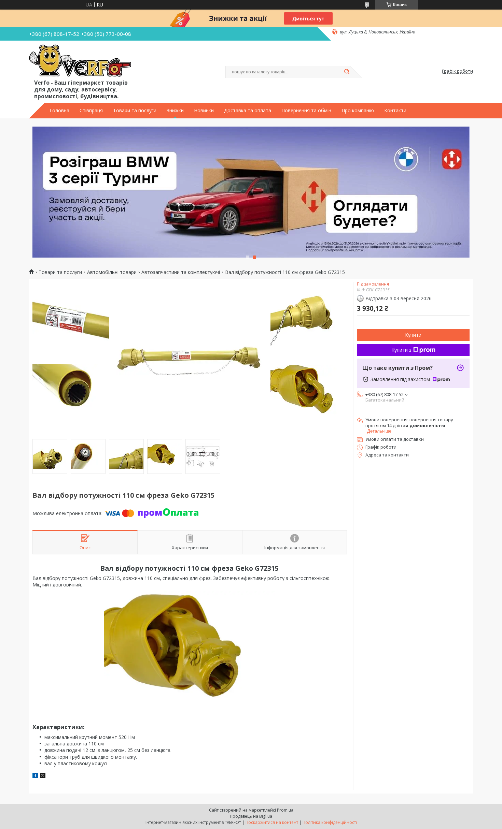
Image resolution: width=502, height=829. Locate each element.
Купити (413, 335)
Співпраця (91, 110)
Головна (59, 110)
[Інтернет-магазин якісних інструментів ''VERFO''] (80, 61)
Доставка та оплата (247, 110)
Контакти (395, 110)
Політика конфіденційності (330, 822)
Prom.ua (285, 810)
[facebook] (35, 776)
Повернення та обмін (306, 110)
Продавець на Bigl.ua (251, 816)
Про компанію (357, 110)
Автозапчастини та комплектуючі (180, 272)
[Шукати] (346, 72)
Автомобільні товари (112, 272)
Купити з (401, 350)
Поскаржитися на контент (272, 822)
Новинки (204, 110)
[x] (42, 776)
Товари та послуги (134, 110)
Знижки (175, 110)
